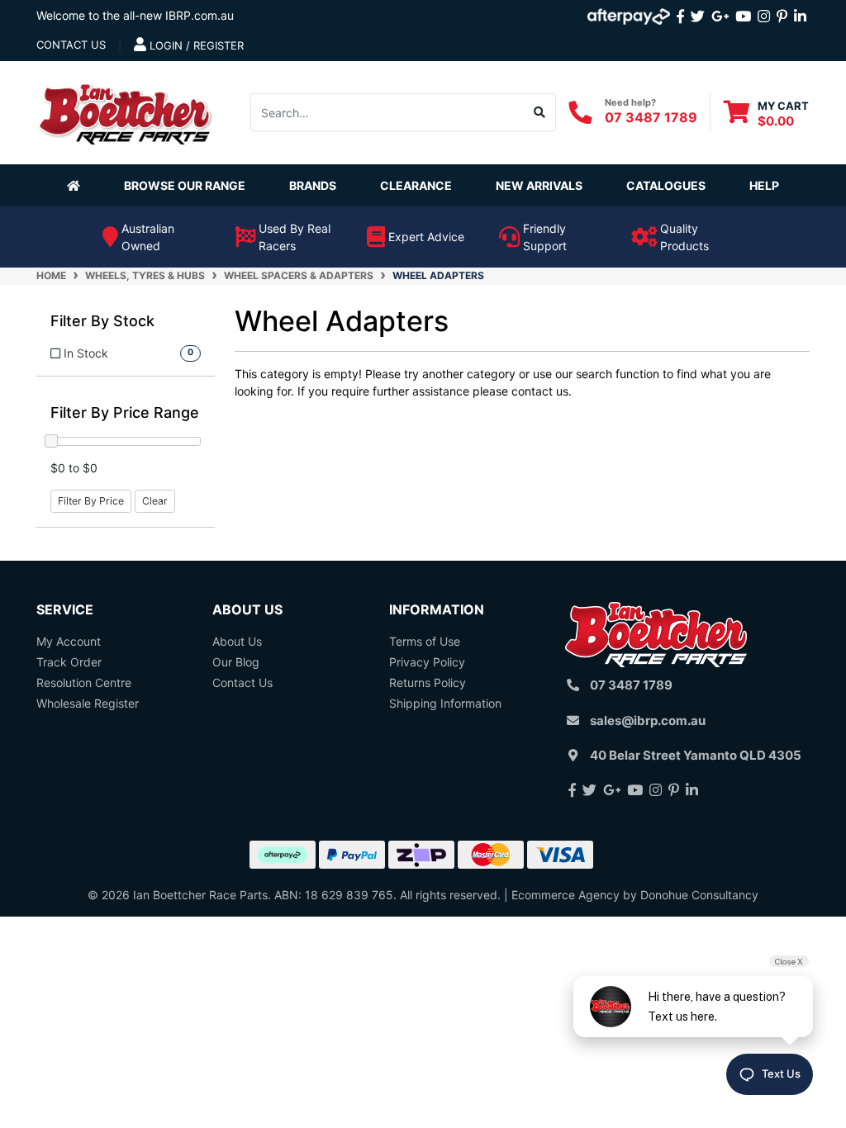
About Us (237, 641)
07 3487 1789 (651, 117)
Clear (155, 501)
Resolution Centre (83, 682)
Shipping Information (445, 703)
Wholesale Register (87, 703)
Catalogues (666, 185)
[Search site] (540, 112)
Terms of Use (424, 641)
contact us (71, 44)
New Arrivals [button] (539, 185)
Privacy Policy (427, 662)
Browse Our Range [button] (184, 185)
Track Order (69, 662)
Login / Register (195, 45)
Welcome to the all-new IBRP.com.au (135, 15)
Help (764, 185)
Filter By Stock (102, 320)
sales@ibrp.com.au (648, 720)
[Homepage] (77, 185)
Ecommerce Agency (565, 895)
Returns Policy (427, 682)
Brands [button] (312, 185)
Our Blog (235, 662)
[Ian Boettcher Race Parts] (125, 111)
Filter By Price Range (124, 412)
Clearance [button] (416, 185)
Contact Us (242, 682)
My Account (68, 641)
